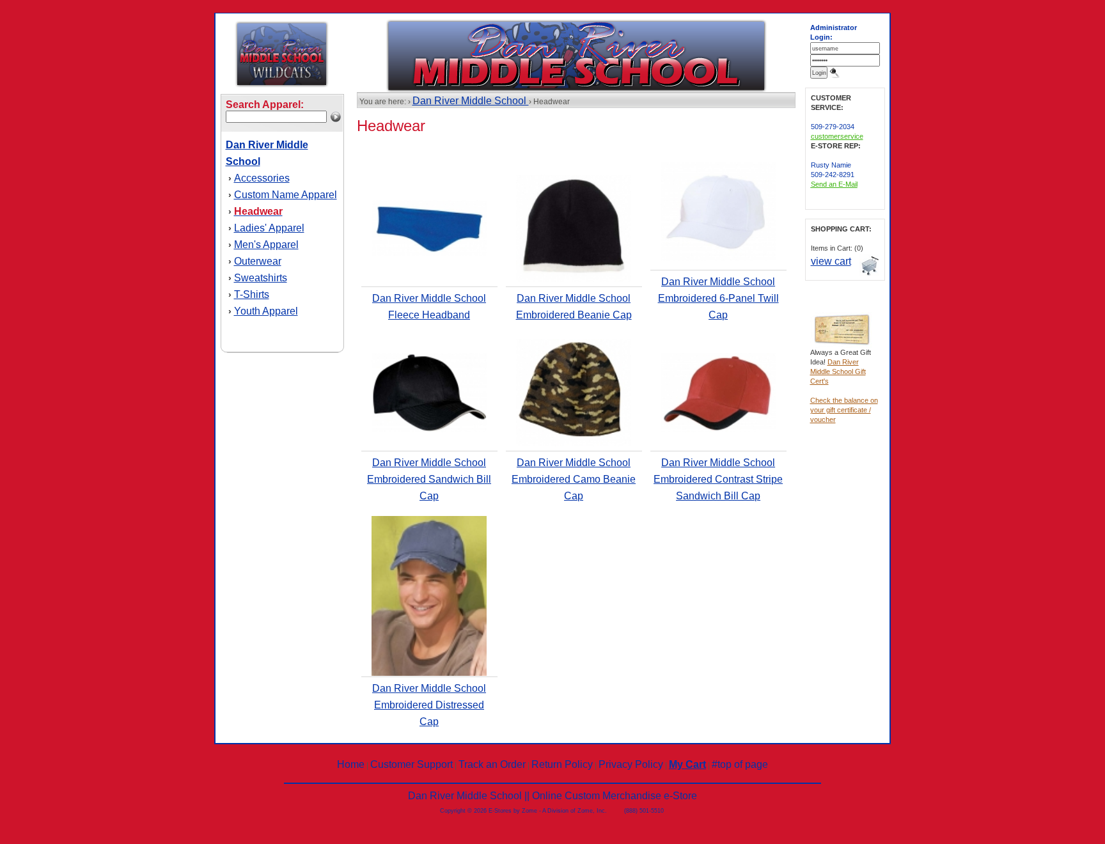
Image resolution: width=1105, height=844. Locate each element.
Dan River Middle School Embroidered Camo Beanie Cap (574, 479)
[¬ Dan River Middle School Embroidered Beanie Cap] (573, 279)
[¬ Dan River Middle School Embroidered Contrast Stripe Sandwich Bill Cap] (718, 429)
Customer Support (411, 764)
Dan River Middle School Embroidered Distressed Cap (429, 705)
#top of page (740, 764)
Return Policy (562, 764)
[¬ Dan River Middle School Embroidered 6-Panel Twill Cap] (718, 258)
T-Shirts (251, 294)
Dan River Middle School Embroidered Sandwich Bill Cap (429, 479)
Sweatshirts (260, 277)
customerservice (837, 136)
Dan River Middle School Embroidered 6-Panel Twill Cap (718, 298)
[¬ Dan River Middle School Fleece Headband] (429, 253)
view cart (831, 261)
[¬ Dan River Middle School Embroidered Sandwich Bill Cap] (429, 429)
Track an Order (492, 764)
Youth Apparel (266, 311)
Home (350, 764)
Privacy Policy (631, 764)
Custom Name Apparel (285, 194)
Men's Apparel (266, 244)
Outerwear (257, 261)
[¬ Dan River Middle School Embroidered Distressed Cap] (429, 673)
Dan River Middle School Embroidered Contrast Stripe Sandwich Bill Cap (718, 479)
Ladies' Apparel (269, 228)
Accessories (262, 178)
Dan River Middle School (470, 100)
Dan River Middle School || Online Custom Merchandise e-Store (552, 795)
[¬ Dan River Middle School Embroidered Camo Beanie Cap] (573, 443)
